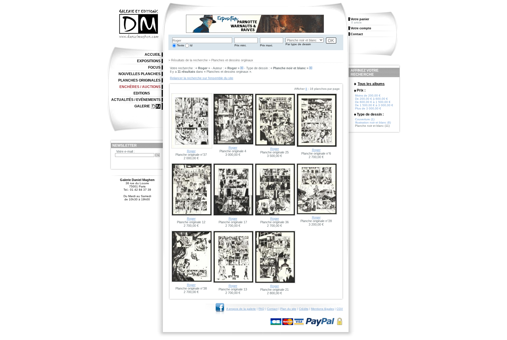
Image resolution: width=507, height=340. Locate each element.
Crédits (303, 308)
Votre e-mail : (125, 151)
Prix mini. (240, 45)
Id (190, 45)
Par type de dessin (298, 44)
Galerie (142, 106)
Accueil (152, 55)
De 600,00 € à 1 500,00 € (373, 102)
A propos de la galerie (241, 308)
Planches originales (139, 80)
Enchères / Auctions (139, 87)
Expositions (148, 61)
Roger (191, 151)
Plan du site (288, 308)
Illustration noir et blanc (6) (373, 122)
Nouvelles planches (139, 74)
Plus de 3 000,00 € (368, 108)
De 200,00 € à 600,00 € (371, 98)
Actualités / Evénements (135, 100)
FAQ (261, 308)
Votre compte (361, 28)
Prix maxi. (266, 45)
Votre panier (360, 19)
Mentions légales (322, 308)
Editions (141, 93)
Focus (154, 67)
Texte (180, 45)
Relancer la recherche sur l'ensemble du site (201, 78)
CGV (340, 308)
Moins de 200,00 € (368, 95)
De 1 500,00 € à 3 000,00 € (374, 105)
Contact (272, 308)
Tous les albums (371, 84)
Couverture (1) (364, 119)
